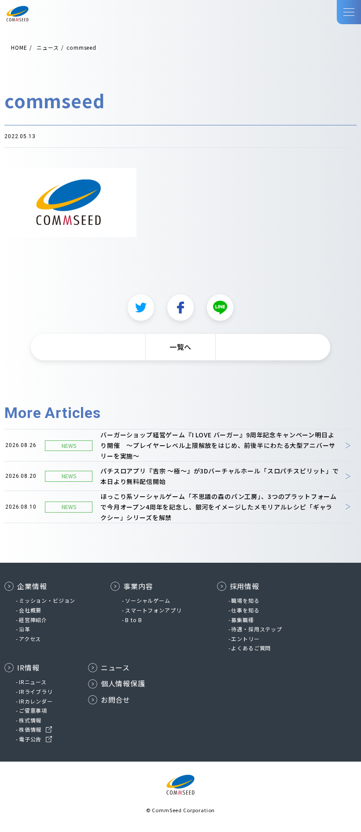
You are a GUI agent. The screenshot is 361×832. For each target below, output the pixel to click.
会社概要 (30, 610)
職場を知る (245, 600)
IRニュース (33, 681)
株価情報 (30, 729)
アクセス (30, 638)
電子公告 (30, 739)
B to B (133, 619)
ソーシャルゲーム (147, 600)
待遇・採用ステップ (256, 629)
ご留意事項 (33, 710)
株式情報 (30, 720)
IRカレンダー (36, 701)
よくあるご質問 (251, 648)
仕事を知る (245, 610)
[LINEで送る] (220, 307)
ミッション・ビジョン (47, 600)
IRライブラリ (36, 691)
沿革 (24, 629)
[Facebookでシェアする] (180, 307)
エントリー (245, 638)
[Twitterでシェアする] (141, 307)
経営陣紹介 (33, 619)
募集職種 (242, 619)
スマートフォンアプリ (153, 610)
